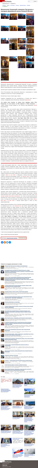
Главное (4, 5)
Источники (12, 5)
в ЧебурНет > (5, 6)
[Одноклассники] (5, 242)
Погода (17, 5)
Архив (8, 5)
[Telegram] (7, 242)
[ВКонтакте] (2, 242)
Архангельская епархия (12, 238)
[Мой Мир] (10, 242)
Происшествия (23, 5)
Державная (27, 99)
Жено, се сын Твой (10, 174)
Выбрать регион (4, 465)
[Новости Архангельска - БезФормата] (6, 1)
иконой (35, 105)
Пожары (28, 5)
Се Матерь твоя (25, 176)
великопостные (18, 205)
